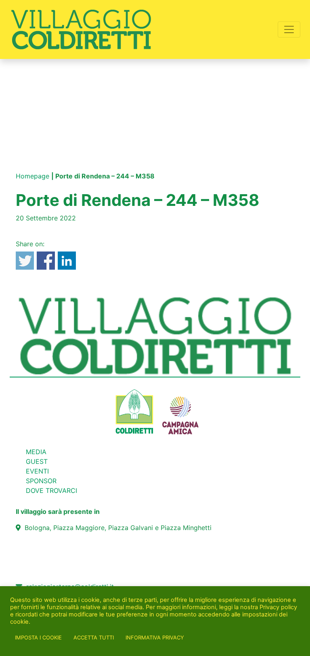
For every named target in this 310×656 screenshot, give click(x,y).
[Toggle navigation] (289, 29)
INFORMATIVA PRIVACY (155, 637)
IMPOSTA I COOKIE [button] (38, 637)
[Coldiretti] (134, 411)
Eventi (37, 471)
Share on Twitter (25, 261)
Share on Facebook (46, 261)
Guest (37, 461)
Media (36, 452)
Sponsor (41, 481)
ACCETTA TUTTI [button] (93, 637)
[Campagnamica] (180, 411)
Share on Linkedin (67, 261)
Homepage (32, 176)
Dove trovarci (51, 490)
